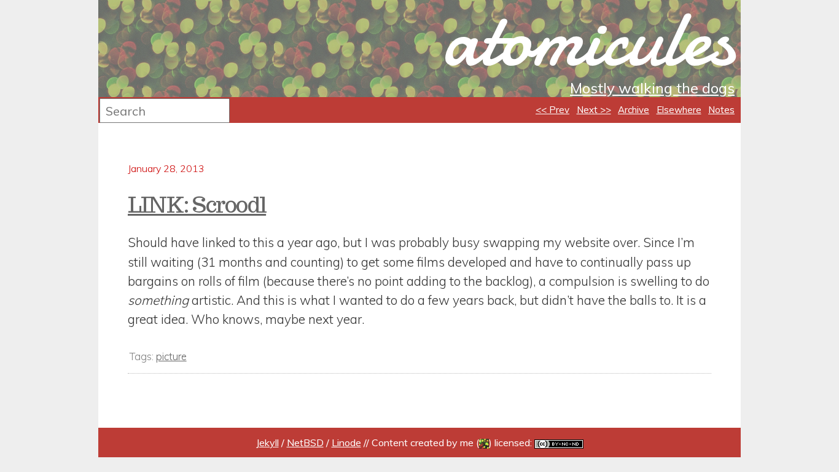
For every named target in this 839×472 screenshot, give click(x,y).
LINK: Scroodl (197, 205)
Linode (346, 442)
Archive (633, 110)
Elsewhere (679, 110)
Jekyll (267, 442)
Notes (721, 110)
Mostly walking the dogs (652, 88)
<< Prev (552, 110)
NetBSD (305, 442)
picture (171, 356)
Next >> (594, 110)
